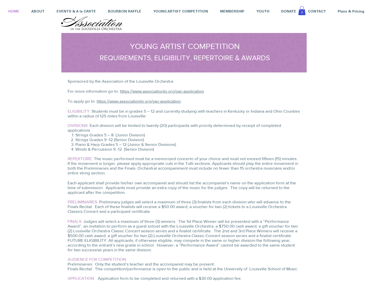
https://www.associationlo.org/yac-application (162, 91)
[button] (178, 12)
